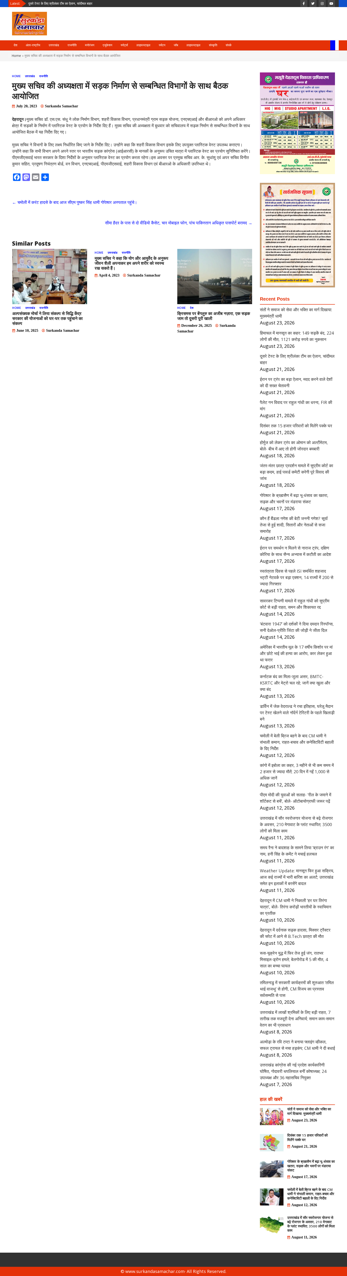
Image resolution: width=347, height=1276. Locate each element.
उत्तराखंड (54, 45)
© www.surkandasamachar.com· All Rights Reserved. (173, 1271)
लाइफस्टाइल (143, 45)
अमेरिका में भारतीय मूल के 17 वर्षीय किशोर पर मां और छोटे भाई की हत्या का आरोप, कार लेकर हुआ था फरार (296, 653)
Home (16, 55)
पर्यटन (162, 45)
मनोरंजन (89, 45)
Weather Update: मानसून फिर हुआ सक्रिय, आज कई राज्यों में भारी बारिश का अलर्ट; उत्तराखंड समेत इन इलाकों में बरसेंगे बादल (297, 877)
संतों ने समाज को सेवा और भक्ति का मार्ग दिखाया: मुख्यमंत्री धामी (309, 1111)
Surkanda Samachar (61, 106)
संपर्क (229, 45)
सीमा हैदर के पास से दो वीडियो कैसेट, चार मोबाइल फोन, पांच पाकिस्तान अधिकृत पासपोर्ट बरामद (178, 223)
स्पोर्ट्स (124, 45)
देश (15, 45)
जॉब (176, 45)
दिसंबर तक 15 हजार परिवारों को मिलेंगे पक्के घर (296, 425)
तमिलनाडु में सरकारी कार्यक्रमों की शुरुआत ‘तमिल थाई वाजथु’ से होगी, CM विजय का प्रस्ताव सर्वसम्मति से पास (297, 989)
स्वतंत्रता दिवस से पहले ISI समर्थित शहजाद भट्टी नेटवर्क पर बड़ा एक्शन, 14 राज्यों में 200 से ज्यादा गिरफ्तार (296, 577)
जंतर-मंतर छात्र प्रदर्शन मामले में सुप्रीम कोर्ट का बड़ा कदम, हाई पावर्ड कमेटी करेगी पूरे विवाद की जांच (296, 472)
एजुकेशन (107, 45)
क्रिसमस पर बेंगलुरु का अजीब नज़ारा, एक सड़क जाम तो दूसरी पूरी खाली (213, 316)
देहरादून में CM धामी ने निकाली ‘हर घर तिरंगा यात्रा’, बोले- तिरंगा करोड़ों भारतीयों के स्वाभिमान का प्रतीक (295, 907)
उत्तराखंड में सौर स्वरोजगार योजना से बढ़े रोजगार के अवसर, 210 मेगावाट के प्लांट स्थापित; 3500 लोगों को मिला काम (296, 824)
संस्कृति (213, 45)
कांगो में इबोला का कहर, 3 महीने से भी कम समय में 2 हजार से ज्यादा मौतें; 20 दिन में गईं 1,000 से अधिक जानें (297, 771)
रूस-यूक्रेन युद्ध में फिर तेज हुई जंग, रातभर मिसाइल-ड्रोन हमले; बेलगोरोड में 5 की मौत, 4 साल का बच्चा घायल (294, 959)
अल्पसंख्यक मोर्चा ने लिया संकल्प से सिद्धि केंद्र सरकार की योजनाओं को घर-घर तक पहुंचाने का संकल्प (47, 318)
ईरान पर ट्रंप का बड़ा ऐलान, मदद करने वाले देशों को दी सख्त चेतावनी (68, 3)
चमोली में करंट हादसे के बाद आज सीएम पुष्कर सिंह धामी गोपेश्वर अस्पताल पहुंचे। (74, 202)
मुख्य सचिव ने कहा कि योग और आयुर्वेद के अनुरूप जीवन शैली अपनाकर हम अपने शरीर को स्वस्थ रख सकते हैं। (131, 263)
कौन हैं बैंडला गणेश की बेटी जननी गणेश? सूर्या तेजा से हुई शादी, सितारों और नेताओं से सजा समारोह (294, 525)
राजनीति (72, 45)
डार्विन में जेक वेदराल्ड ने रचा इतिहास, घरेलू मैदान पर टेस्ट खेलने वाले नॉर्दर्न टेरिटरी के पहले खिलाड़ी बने (297, 712)
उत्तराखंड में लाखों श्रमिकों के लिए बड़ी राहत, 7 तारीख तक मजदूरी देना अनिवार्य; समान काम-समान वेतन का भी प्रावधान (297, 1018)
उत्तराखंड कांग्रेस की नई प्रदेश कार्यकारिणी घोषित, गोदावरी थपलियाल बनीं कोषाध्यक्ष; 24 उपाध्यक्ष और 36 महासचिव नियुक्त (293, 1071)
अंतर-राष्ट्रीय (33, 45)
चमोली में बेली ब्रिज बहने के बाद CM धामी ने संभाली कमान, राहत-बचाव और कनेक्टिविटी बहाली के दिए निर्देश (297, 742)
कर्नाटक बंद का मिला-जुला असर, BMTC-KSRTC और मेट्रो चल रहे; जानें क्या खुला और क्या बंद (295, 683)
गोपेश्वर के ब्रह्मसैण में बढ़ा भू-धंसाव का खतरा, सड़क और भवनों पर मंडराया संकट (311, 1165)
